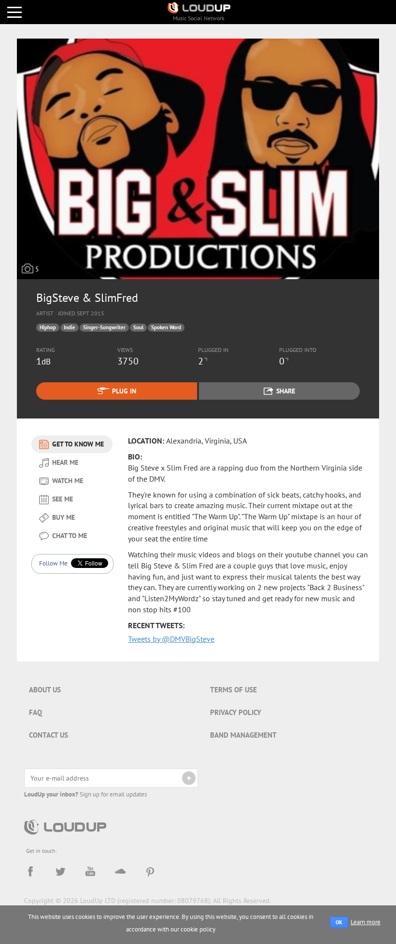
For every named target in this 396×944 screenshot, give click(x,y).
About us (45, 689)
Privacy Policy (235, 712)
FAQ (35, 712)
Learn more (366, 922)
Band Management (243, 735)
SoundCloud (120, 872)
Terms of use (233, 689)
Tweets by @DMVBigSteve (171, 639)
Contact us (48, 735)
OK (339, 922)
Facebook (30, 872)
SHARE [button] (285, 391)
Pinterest (150, 872)
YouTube (90, 872)
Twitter (60, 872)
